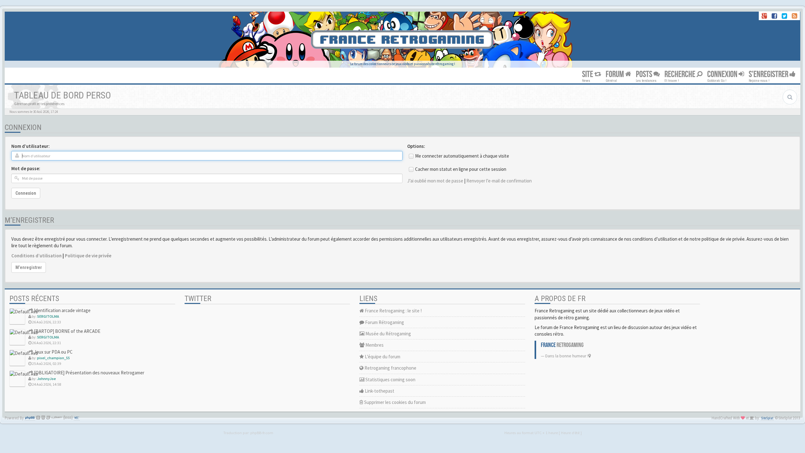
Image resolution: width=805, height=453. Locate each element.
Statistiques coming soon (389, 380)
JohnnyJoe (46, 378)
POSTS (644, 74)
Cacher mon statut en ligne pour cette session (460, 169)
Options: (416, 146)
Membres (374, 345)
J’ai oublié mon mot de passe (435, 181)
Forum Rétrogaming (384, 322)
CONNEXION (723, 74)
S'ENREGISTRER (769, 74)
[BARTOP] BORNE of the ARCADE (66, 331)
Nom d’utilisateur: (30, 146)
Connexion (25, 193)
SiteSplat (767, 418)
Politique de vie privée (88, 256)
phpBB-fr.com (261, 432)
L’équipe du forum (382, 357)
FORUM (615, 74)
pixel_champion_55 (53, 357)
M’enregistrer (28, 267)
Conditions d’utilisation (36, 256)
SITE (588, 74)
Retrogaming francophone (390, 368)
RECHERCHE (680, 74)
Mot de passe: (25, 168)
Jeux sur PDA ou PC (53, 352)
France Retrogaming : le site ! (393, 311)
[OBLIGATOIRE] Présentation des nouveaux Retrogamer (88, 373)
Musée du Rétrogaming (387, 334)
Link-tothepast (379, 391)
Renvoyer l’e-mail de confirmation (499, 181)
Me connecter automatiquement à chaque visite (462, 156)
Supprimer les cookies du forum (394, 402)
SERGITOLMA (48, 316)
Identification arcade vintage (62, 310)
